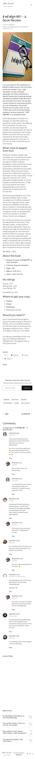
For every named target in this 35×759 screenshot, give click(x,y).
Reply (10, 458)
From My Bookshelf (12, 26)
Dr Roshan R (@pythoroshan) (17, 576)
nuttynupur (12, 543)
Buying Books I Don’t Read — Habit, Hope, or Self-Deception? (15, 732)
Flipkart (9, 304)
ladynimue (12, 638)
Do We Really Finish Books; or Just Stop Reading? (13, 717)
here (20, 341)
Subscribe (27, 388)
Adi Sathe (11, 24)
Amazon (9, 301)
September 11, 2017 (14, 498)
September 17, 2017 (14, 636)
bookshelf (23, 399)
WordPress (19, 754)
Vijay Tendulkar (25, 403)
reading (16, 403)
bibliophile (6, 399)
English (5, 26)
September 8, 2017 (14, 433)
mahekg (11, 501)
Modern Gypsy (13, 616)
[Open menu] (31, 5)
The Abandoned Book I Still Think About (13, 740)
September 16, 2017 (14, 540)
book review (15, 399)
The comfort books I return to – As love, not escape (14, 724)
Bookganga (10, 307)
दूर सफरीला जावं (26, 414)
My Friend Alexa (22, 26)
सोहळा (6, 414)
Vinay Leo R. (12, 435)
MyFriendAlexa (8, 403)
